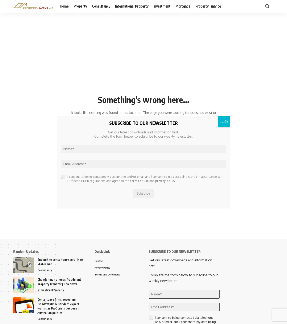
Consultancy (44, 270)
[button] (267, 6)
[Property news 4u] (33, 6)
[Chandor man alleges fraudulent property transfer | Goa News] (23, 285)
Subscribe (143, 193)
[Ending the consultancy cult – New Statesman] (23, 265)
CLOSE (224, 121)
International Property (50, 290)
